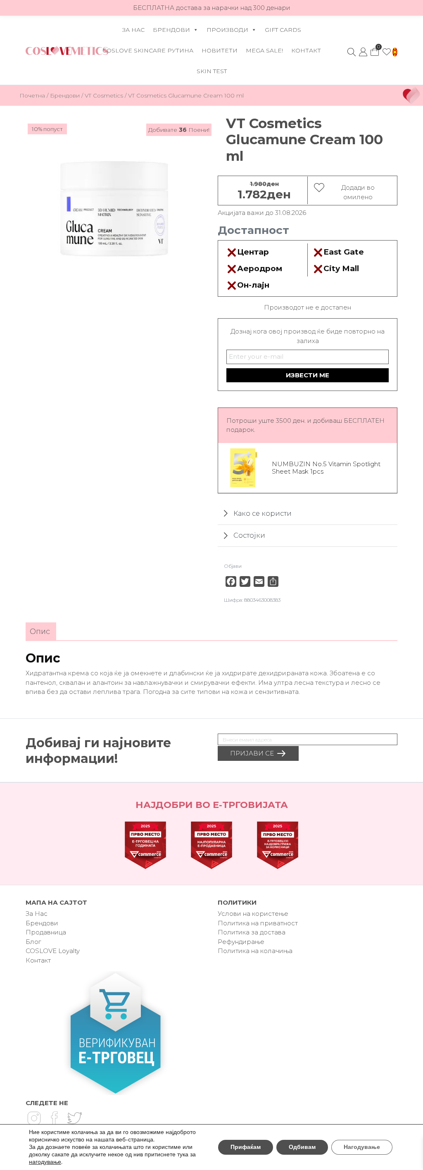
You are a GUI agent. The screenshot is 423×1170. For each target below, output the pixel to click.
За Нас (133, 29)
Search (351, 52)
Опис (40, 631)
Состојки (249, 535)
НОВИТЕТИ (220, 50)
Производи (227, 29)
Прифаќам (246, 1147)
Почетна (32, 95)
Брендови (171, 29)
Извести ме (307, 375)
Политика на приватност (258, 923)
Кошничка (374, 49)
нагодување (45, 1162)
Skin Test (212, 71)
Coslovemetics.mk (67, 50)
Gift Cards (283, 29)
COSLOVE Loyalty (53, 951)
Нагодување (362, 1147)
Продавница (46, 932)
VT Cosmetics (104, 95)
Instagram (34, 1118)
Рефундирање (241, 942)
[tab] (40, 631)
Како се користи (262, 513)
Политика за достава (251, 932)
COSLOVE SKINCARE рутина (147, 50)
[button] (394, 52)
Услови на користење (253, 913)
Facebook (54, 1118)
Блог (33, 942)
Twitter (74, 1118)
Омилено (386, 52)
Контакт (306, 50)
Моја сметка (363, 52)
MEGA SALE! (264, 50)
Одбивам (302, 1147)
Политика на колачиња (255, 951)
